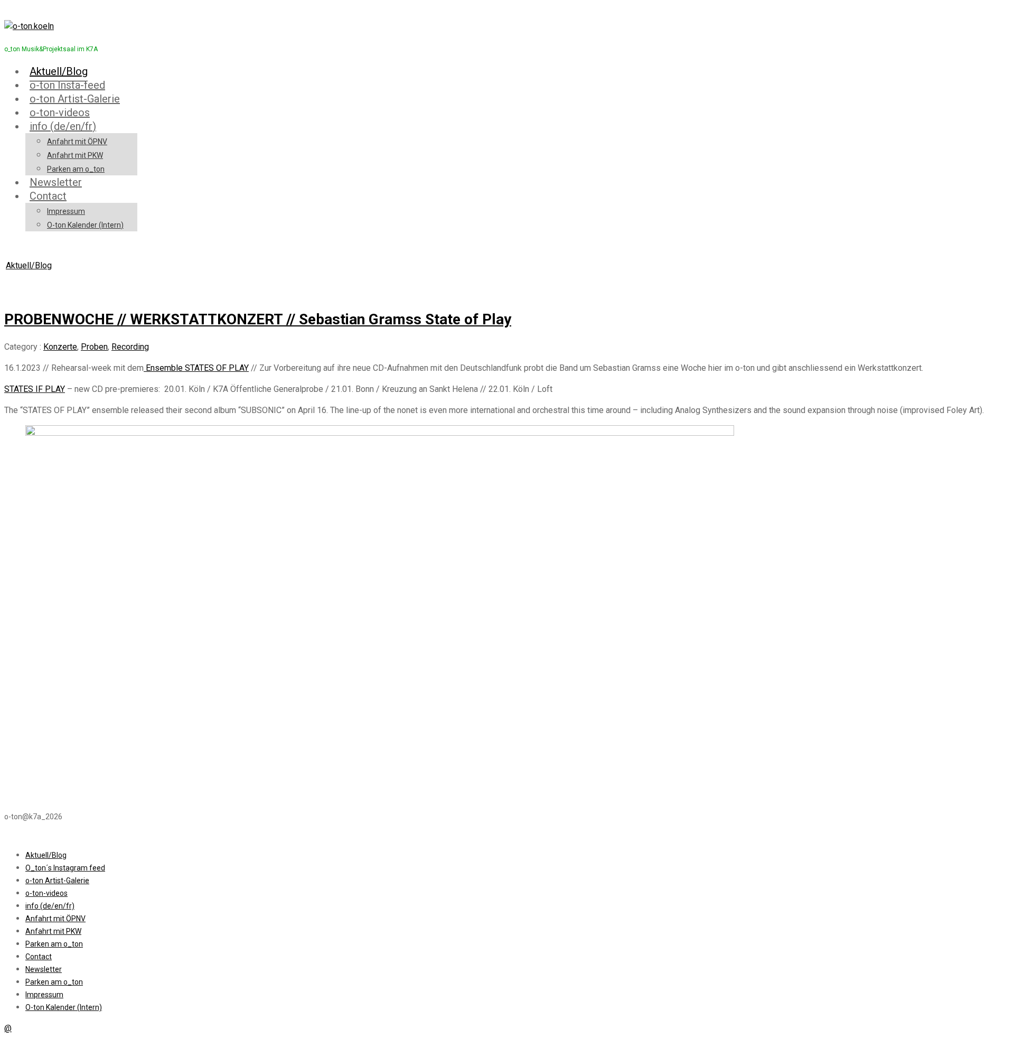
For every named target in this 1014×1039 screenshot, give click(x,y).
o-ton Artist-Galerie (75, 98)
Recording (130, 347)
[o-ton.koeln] (29, 26)
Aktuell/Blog (59, 71)
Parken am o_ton (76, 169)
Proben (94, 347)
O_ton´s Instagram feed (65, 868)
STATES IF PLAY (34, 389)
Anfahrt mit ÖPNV (77, 141)
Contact (48, 196)
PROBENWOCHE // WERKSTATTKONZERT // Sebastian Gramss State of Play (257, 319)
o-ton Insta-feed (67, 85)
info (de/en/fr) (63, 126)
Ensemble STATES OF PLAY (196, 368)
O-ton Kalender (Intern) (85, 225)
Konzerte (60, 347)
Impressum (66, 211)
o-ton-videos (60, 112)
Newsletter (56, 182)
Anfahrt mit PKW (75, 155)
